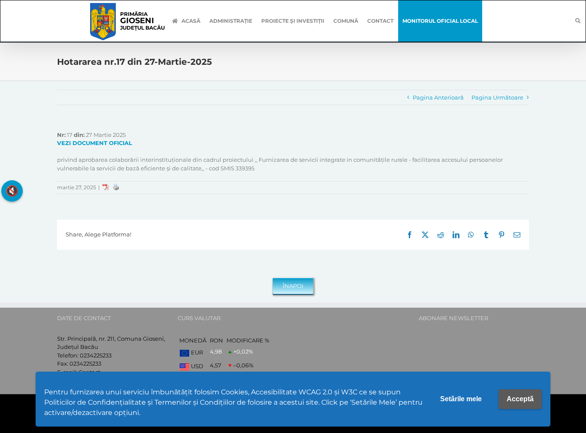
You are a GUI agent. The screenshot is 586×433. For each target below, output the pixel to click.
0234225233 (96, 355)
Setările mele (461, 399)
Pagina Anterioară (438, 97)
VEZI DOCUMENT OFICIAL (94, 142)
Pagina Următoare (497, 97)
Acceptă (520, 399)
